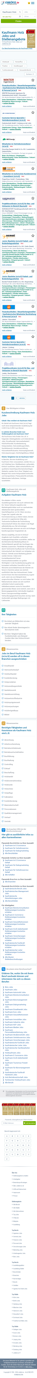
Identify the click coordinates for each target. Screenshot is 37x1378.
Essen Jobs (16, 1333)
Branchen (16, 1275)
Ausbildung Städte (18, 1269)
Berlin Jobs (16, 1301)
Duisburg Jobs (17, 1349)
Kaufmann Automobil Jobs (15, 992)
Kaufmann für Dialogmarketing (17, 851)
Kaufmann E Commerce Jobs (16, 1055)
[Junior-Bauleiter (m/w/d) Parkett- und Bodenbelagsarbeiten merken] (32, 236)
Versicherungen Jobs (19, 1247)
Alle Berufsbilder (11, 853)
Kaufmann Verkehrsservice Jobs (17, 1037)
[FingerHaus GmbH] (8, 169)
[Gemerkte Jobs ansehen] (29, 3)
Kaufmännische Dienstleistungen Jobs (13, 897)
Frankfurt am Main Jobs (20, 1321)
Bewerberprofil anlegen (20, 1182)
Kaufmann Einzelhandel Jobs (16, 1009)
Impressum (16, 1192)
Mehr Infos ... (29, 1367)
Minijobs (15, 1221)
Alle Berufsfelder (11, 901)
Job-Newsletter (30, 1123)
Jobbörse (21, 1372)
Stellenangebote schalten (20, 1176)
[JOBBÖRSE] (10, 3)
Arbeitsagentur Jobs (19, 1253)
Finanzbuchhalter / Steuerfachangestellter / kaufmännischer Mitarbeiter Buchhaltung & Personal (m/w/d (19, 88)
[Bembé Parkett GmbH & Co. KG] (8, 236)
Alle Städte (16, 1208)
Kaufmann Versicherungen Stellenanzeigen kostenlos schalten (15, 938)
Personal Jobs (17, 1243)
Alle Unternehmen (18, 1211)
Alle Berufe (9, 1083)
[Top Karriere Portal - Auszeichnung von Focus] (19, 1109)
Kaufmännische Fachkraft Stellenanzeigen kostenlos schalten (15, 945)
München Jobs (17, 1307)
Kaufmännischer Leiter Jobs (16, 1045)
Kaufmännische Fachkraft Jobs (17, 1043)
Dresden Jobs (17, 1343)
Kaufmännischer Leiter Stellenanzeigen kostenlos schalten (15, 952)
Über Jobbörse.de (18, 1186)
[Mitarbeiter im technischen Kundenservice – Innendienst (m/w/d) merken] (32, 168)
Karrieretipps (17, 1279)
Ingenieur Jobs (17, 1233)
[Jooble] (8, 363)
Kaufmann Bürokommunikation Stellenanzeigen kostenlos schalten (17, 910)
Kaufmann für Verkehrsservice (16, 848)
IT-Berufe (16, 1218)
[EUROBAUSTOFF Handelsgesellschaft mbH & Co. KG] (8, 199)
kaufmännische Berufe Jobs (16, 889)
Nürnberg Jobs (17, 1346)
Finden (19, 21)
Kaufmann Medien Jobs (14, 1027)
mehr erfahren (7, 106)
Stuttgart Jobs (17, 1329)
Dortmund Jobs (18, 1317)
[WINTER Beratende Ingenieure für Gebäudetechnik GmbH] (8, 80)
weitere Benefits (8, 103)
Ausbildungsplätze (18, 1265)
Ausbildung (16, 1225)
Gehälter (15, 1285)
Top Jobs (16, 1214)
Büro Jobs (9, 987)
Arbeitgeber (16, 1179)
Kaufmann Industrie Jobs (14, 1022)
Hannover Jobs (17, 1311)
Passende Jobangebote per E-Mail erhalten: (19, 1119)
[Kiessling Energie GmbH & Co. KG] (8, 139)
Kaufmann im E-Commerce (15, 845)
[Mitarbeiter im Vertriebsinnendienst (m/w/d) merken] (32, 138)
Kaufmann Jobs (11, 990)
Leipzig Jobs (17, 1339)
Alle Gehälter (10, 875)
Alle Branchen (10, 882)
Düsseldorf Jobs (18, 1314)
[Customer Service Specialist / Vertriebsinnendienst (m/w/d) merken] (32, 112)
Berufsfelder (17, 1272)
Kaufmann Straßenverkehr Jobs (17, 1035)
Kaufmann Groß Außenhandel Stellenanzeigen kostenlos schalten (16, 931)
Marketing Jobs (18, 1250)
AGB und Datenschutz (19, 1189)
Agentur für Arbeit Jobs (20, 1289)
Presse (15, 1196)
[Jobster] (8, 307)
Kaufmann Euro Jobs (13, 1012)
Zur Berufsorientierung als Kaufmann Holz (17, 48)
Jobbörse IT (17, 1353)
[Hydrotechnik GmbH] (8, 113)
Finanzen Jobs (17, 1240)
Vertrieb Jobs (17, 1237)
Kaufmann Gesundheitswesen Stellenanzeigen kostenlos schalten (16, 924)
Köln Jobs (16, 1297)
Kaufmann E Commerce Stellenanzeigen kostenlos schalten (15, 917)
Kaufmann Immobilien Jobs (15, 1019)
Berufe (15, 1282)
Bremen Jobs (17, 1336)
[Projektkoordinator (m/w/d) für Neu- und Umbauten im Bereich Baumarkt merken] (32, 198)
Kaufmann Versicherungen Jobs (17, 1040)
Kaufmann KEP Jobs (13, 1025)
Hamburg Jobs (17, 1304)
